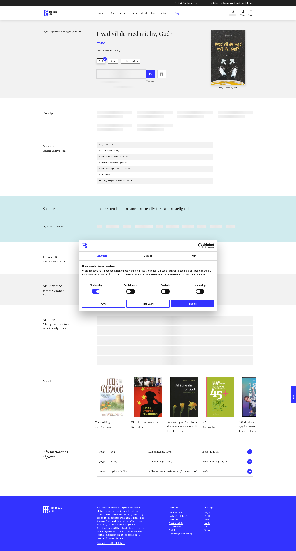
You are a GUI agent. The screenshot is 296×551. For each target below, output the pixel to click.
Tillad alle (192, 303)
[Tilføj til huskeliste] (161, 74)
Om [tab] (194, 255)
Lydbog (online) (130, 61)
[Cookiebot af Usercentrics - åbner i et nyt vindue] (200, 245)
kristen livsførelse (153, 209)
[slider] (228, 60)
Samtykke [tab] (102, 255)
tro (99, 209)
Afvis (104, 303)
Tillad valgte (148, 303)
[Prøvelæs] (150, 74)
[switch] (130, 291)
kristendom (113, 209)
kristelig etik (180, 209)
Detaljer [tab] (148, 255)
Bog (101, 61)
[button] (175, 452)
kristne (130, 209)
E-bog (113, 61)
